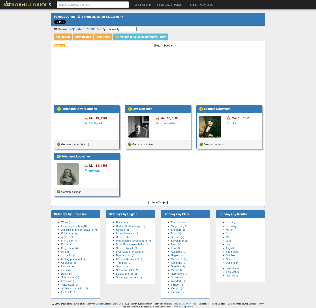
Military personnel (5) (73, 259)
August (230, 248)
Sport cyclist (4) (70, 277)
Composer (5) (69, 262)
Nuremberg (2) (179, 273)
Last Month (232, 268)
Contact (189, 306)
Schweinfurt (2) (180, 240)
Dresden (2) (178, 266)
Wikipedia (100, 303)
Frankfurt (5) (178, 222)
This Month (232, 272)
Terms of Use (179, 306)
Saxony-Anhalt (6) (126, 248)
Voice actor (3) (69, 284)
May (228, 237)
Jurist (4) (66, 270)
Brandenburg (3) (125, 255)
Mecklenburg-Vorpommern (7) (133, 240)
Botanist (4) (68, 273)
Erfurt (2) (176, 248)
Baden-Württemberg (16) (130, 226)
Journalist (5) (68, 255)
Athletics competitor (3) (74, 288)
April (228, 233)
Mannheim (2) (179, 259)
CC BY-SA (123, 303)
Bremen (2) (177, 237)
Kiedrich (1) (177, 288)
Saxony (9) (122, 237)
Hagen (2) (177, 255)
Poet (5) (66, 251)
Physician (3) (68, 281)
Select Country (142, 4)
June (229, 240)
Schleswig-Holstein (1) (129, 277)
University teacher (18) (74, 226)
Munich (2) (177, 270)
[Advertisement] (158, 77)
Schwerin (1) (178, 277)
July (228, 244)
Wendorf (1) (178, 281)
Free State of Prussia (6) (130, 251)
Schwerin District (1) (127, 270)
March (229, 229)
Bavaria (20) (123, 222)
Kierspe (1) (177, 292)
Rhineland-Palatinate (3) (130, 259)
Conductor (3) (69, 292)
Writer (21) (67, 222)
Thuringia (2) (123, 262)
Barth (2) (176, 244)
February (231, 226)
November (232, 259)
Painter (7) (67, 244)
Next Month (232, 275)
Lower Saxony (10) (127, 233)
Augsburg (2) (178, 251)
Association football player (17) (79, 229)
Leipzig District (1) (126, 273)
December (232, 262)
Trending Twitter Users (200, 4)
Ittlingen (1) (177, 284)
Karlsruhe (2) (178, 262)
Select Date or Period (169, 4)
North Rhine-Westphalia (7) (132, 244)
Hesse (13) (122, 229)
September (232, 251)
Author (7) (67, 237)
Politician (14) (69, 233)
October (230, 255)
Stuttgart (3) (178, 229)
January (230, 222)
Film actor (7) (69, 240)
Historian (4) (68, 266)
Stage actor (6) (70, 248)
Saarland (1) (123, 266)
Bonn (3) (176, 233)
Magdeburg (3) (179, 226)
